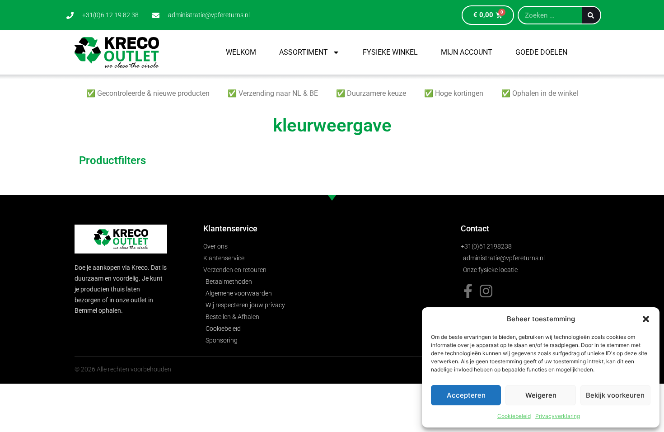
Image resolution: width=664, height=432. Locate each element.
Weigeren (540, 395)
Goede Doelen (541, 52)
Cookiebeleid (514, 416)
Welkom (241, 52)
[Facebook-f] (468, 291)
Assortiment (303, 52)
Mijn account (466, 52)
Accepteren (466, 395)
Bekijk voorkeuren (615, 395)
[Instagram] (486, 291)
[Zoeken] (591, 15)
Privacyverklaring (557, 416)
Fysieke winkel (390, 52)
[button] (645, 319)
